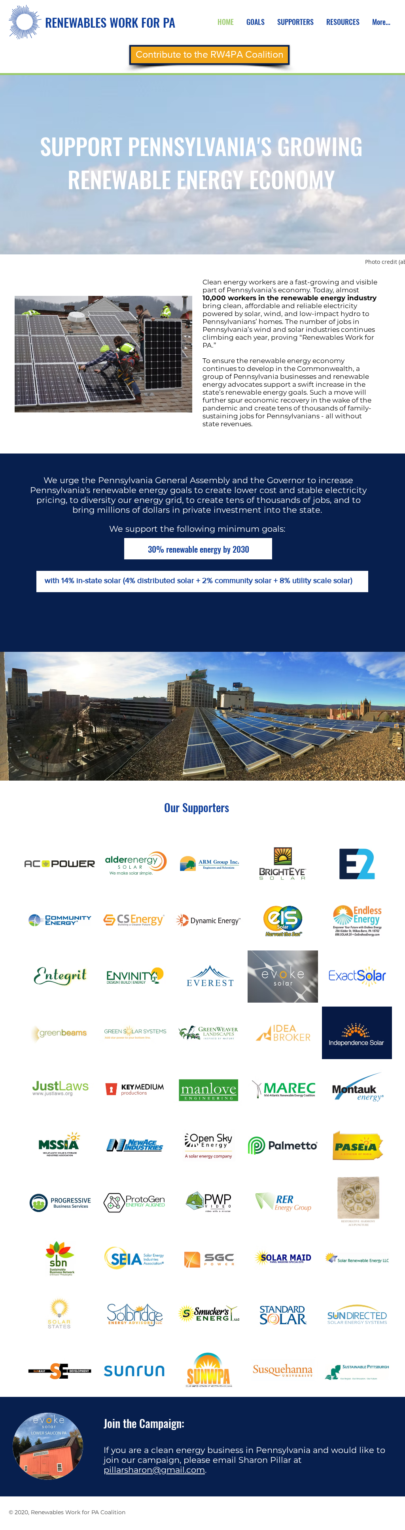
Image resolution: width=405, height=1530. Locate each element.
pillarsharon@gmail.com (154, 1470)
